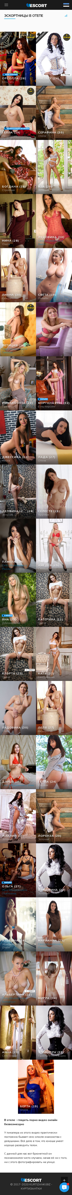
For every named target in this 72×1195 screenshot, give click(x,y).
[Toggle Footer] (64, 1180)
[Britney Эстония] (54, 59)
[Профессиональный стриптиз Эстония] (18, 167)
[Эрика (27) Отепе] (18, 59)
